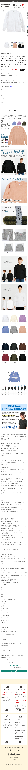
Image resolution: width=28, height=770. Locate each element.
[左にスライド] (1, 45)
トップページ (4, 49)
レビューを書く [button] (14, 671)
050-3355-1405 (18, 738)
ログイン (13, 7)
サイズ (2, 89)
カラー (2, 95)
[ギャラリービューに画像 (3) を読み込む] (21, 45)
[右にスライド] (26, 45)
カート (23, 7)
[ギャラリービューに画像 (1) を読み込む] (7, 45)
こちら (10, 86)
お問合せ (19, 7)
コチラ (16, 732)
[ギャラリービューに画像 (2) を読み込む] (14, 45)
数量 (2, 102)
